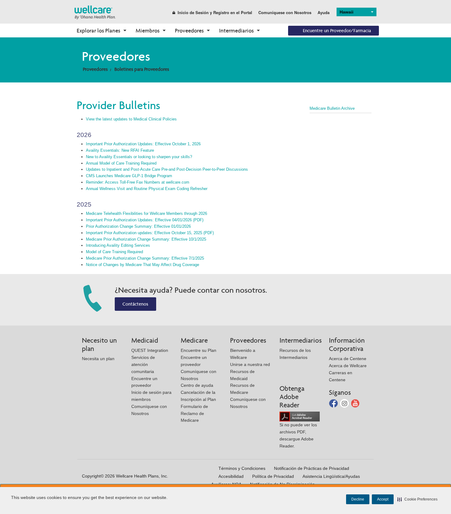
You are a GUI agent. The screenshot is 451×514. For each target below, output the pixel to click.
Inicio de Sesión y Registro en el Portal (215, 12)
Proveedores (189, 30)
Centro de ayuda (197, 385)
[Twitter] (345, 402)
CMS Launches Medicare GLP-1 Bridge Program (129, 175)
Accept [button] (382, 499)
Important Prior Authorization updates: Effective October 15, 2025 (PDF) (150, 232)
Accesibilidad (231, 476)
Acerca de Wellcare (348, 365)
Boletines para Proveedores (141, 69)
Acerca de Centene (347, 358)
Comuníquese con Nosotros (284, 12)
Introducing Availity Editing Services (118, 245)
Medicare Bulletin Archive (332, 108)
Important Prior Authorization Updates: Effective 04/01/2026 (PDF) (144, 220)
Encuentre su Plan (198, 350)
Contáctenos (135, 304)
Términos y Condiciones (241, 468)
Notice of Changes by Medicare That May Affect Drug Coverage (142, 264)
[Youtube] (355, 402)
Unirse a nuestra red (250, 364)
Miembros (148, 30)
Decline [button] (357, 499)
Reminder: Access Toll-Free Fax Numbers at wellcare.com (137, 182)
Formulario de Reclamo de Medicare (194, 413)
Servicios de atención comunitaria (143, 364)
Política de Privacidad (273, 476)
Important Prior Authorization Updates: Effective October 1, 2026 (143, 144)
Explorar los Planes (98, 30)
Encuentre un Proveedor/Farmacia (337, 30)
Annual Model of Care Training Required (121, 163)
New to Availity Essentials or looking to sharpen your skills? (139, 156)
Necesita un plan (98, 358)
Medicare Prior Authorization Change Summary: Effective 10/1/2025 (146, 239)
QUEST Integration (149, 350)
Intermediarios (236, 30)
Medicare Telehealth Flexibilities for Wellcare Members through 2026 (146, 213)
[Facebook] (334, 402)
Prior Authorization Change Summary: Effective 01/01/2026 (138, 226)
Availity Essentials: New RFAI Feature (120, 150)
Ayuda (324, 12)
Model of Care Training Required (114, 251)
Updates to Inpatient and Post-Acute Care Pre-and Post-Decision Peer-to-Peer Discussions (167, 169)
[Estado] (95, 12)
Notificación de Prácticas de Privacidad (311, 468)
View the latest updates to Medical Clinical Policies (131, 119)
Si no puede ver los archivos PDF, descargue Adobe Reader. (298, 435)
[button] (417, 499)
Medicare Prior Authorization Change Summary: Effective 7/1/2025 (145, 258)
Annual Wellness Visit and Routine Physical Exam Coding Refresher (146, 188)
